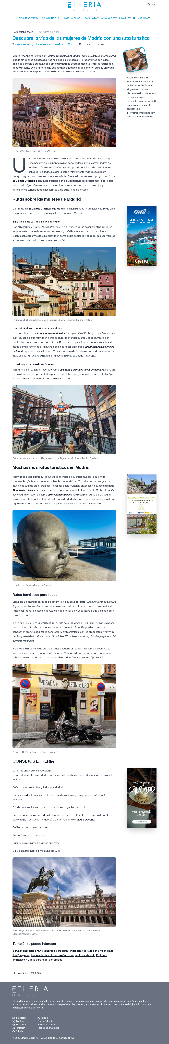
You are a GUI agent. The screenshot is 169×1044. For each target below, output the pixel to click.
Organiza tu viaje (24, 44)
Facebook (20, 1024)
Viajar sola (91, 17)
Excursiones (43, 44)
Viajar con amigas (28, 17)
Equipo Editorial (45, 1021)
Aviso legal (42, 1017)
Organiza (124, 17)
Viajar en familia (51, 17)
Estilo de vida (108, 17)
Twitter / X (20, 1021)
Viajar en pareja (72, 17)
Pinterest (20, 1027)
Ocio (70, 44)
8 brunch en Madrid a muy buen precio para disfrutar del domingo (49, 950)
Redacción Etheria (22, 32)
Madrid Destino (85, 819)
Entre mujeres (140, 17)
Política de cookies (47, 1024)
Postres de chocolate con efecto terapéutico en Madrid (63, 955)
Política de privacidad (48, 1027)
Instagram (20, 1017)
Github (19, 1031)
